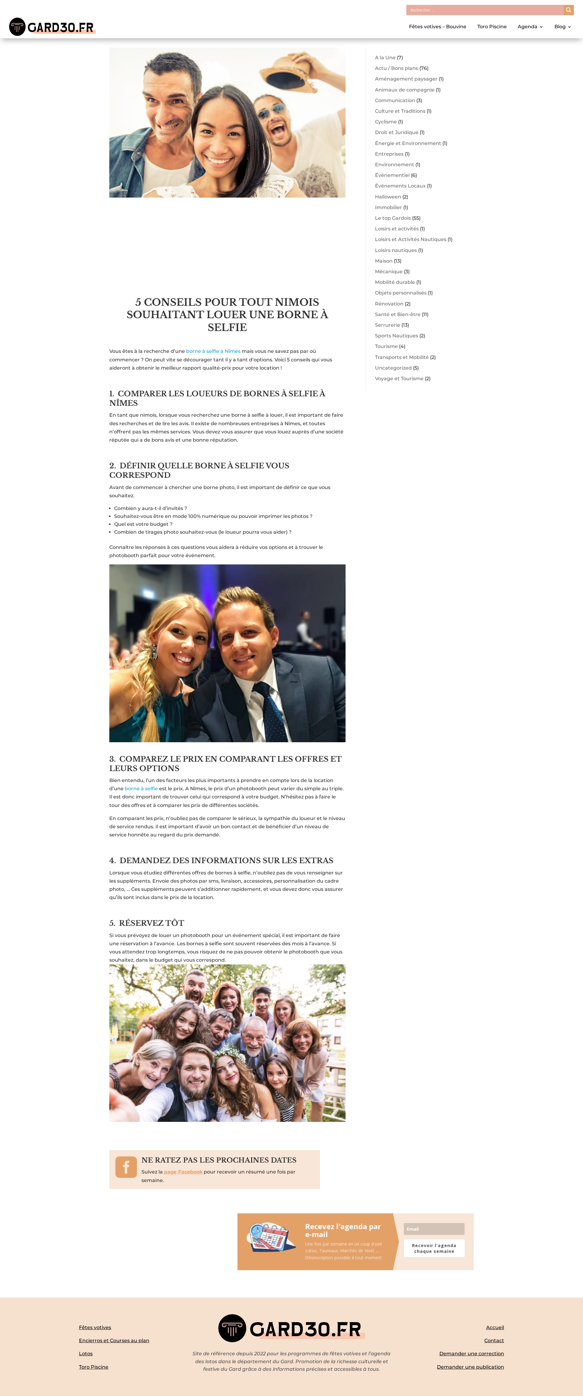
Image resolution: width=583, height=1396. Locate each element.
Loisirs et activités (397, 229)
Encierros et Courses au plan (114, 1340)
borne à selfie (141, 788)
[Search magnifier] (569, 10)
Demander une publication (470, 1367)
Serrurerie (387, 325)
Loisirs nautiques (396, 250)
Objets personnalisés (401, 293)
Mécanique (389, 271)
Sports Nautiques (396, 336)
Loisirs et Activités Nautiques (410, 239)
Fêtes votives (95, 1327)
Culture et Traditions (400, 111)
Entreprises (389, 154)
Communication (395, 100)
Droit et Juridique (396, 132)
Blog (560, 26)
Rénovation (389, 304)
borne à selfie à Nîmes (213, 351)
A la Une (385, 57)
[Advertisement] (227, 250)
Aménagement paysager (406, 79)
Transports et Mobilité (402, 357)
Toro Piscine (492, 26)
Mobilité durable (395, 282)
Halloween (388, 197)
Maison (384, 261)
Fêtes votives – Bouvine (437, 26)
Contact (494, 1340)
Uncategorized (393, 368)
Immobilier (388, 207)
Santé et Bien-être (398, 314)
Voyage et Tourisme (399, 378)
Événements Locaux (400, 186)
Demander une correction (471, 1353)
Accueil (495, 1327)
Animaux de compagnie (405, 90)
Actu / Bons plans (396, 68)
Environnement (394, 164)
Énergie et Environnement (408, 143)
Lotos (86, 1353)
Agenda (527, 26)
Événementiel (392, 175)
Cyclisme (386, 122)
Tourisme (386, 346)
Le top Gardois (393, 218)
